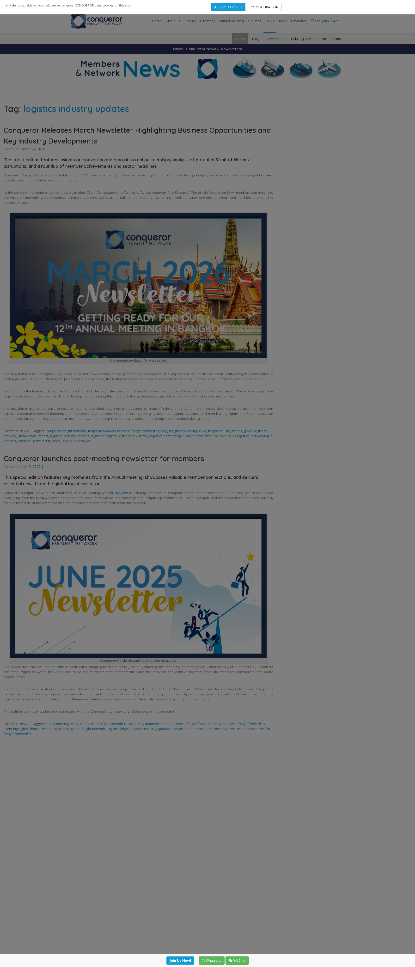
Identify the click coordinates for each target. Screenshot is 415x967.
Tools (282, 21)
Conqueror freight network (65, 431)
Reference (299, 21)
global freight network (88, 729)
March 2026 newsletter (88, 175)
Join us (190, 21)
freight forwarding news (187, 431)
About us (173, 21)
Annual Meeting (231, 493)
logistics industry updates (69, 436)
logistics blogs (118, 729)
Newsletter (275, 38)
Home (157, 21)
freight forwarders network (109, 431)
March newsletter (198, 436)
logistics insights (103, 436)
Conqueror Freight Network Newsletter (110, 723)
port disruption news (188, 729)
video (59, 672)
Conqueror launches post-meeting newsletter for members (104, 458)
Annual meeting (231, 21)
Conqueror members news (163, 723)
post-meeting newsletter (225, 729)
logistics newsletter (133, 436)
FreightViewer (326, 21)
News (269, 21)
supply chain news (76, 441)
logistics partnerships (166, 436)
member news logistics (232, 436)
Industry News (302, 38)
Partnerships (331, 38)
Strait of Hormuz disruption (39, 441)
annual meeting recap (61, 723)
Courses (254, 21)
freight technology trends (49, 729)
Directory (207, 21)
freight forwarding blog (149, 431)
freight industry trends (225, 431)
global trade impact (33, 436)
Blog (255, 38)
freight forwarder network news (211, 723)
